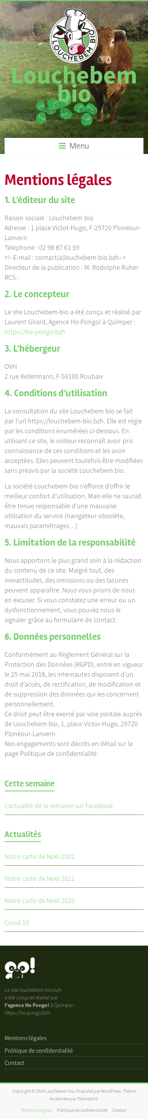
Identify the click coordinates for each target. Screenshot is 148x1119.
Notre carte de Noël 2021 (40, 878)
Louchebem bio (74, 84)
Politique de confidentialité (39, 1050)
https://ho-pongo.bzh (35, 331)
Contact (14, 1062)
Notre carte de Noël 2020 (40, 900)
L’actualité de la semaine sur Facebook (59, 805)
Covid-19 (17, 922)
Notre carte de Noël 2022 (40, 856)
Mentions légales (25, 1038)
